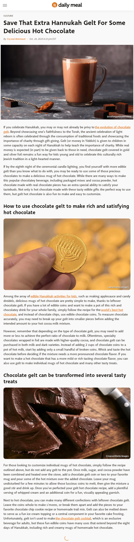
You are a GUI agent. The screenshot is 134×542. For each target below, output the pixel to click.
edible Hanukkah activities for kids (54, 296)
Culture (8, 16)
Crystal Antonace (16, 38)
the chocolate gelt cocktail (73, 519)
